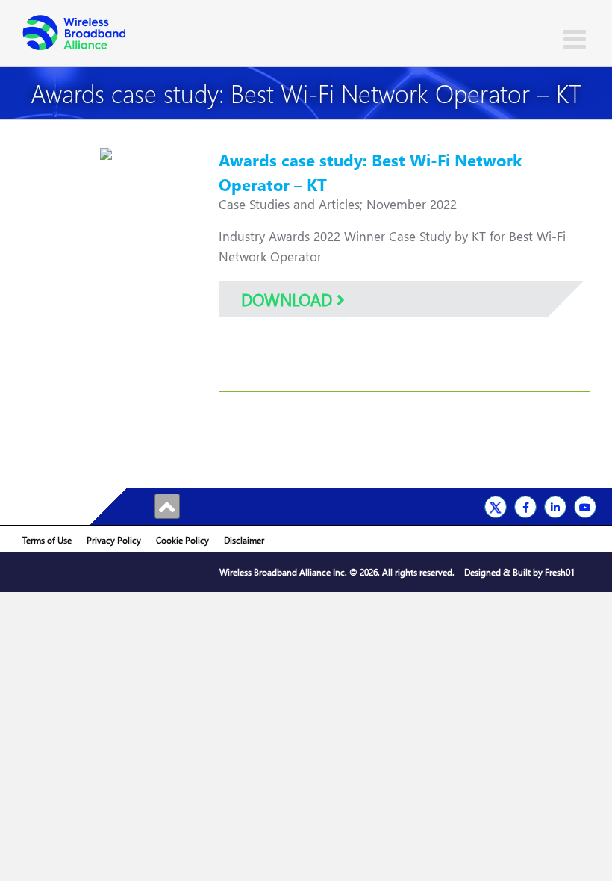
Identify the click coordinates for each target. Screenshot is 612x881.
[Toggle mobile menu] (576, 38)
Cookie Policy (182, 540)
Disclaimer (244, 540)
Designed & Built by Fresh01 (519, 572)
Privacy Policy (114, 540)
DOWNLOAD (289, 299)
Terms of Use (47, 540)
